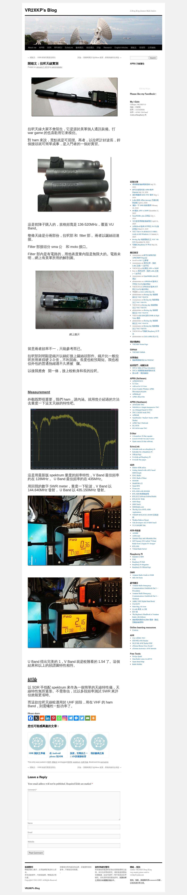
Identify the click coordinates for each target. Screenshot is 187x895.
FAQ (134, 559)
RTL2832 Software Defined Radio (144, 496)
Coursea (135, 630)
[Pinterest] (53, 718)
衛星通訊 (90, 47)
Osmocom (136, 488)
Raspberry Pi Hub (138, 562)
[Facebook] (30, 718)
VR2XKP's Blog (41, 10)
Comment (32, 789)
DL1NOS (135, 425)
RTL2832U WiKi (138, 499)
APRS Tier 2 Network (140, 423)
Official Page (136, 454)
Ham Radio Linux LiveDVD (142, 659)
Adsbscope (136, 535)
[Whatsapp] (59, 718)
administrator (57, 67)
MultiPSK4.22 (137, 483)
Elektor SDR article (139, 467)
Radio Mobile (137, 664)
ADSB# (135, 533)
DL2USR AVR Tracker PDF (142, 643)
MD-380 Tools (137, 577)
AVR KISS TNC (138, 404)
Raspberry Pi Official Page (141, 567)
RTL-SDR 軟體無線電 (140, 494)
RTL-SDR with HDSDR (141, 491)
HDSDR (135, 480)
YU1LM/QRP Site (139, 525)
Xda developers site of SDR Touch (144, 522)
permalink (104, 762)
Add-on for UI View (139, 386)
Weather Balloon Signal (140, 520)
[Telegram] (70, 718)
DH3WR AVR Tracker (140, 640)
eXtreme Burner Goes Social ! (142, 646)
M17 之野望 (143, 260)
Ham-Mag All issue (139, 606)
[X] (36, 718)
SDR (49, 47)
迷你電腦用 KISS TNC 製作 (142, 195)
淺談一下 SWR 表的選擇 (141, 205)
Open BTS (136, 486)
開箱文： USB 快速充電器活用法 (42, 57)
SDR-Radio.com (138, 507)
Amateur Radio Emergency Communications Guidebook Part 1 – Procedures (145, 588)
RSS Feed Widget (144, 89)
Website (31, 841)
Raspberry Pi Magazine (140, 564)
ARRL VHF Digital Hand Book (143, 601)
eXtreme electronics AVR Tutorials (144, 648)
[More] (93, 718)
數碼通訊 (79, 47)
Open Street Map (138, 661)
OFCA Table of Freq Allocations (143, 368)
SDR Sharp (136, 501)
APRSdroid (136, 394)
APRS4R (135, 415)
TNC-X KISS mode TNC (141, 412)
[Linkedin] (47, 718)
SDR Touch (136, 504)
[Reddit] (42, 718)
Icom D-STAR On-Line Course (143, 438)
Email (30, 832)
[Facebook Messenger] (76, 718)
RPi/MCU (58, 47)
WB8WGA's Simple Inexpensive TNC (145, 407)
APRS (41, 47)
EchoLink (69, 47)
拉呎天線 (84, 762)
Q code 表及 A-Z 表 (139, 609)
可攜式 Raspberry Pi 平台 (141, 244)
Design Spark (137, 656)
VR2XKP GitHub (138, 352)
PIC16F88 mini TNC (139, 428)
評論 (99, 47)
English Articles (121, 47)
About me (32, 47)
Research (108, 47)
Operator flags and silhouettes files (144, 538)
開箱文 (133, 47)
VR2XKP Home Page (140, 344)
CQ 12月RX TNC (138, 638)
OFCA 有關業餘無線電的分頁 (143, 370)
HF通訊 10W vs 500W (140, 210)
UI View (135, 383)
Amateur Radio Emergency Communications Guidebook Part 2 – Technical (145, 596)
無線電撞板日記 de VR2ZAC (143, 360)
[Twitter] (81, 718)
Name (30, 823)
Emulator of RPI (138, 556)
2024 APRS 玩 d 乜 (147, 292)
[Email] (87, 718)
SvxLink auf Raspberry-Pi (141, 457)
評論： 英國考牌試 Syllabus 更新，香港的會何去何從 (99, 57)
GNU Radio (136, 475)
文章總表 (152, 47)
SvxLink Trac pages (139, 459)
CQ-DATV (136, 604)
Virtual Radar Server (139, 549)
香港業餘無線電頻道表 (141, 184)
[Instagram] (64, 718)
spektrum (76, 762)
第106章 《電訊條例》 (140, 373)
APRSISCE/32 (137, 381)
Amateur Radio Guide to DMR (143, 575)
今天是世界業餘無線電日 (142, 221)
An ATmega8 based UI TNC (142, 410)
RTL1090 (135, 546)
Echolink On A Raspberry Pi (142, 452)
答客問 (142, 47)
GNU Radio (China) (139, 478)
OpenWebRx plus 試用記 (141, 216)
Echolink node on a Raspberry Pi (143, 449)
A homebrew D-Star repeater (142, 436)
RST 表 (135, 612)
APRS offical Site (138, 396)
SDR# (69, 762)
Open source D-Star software (142, 441)
